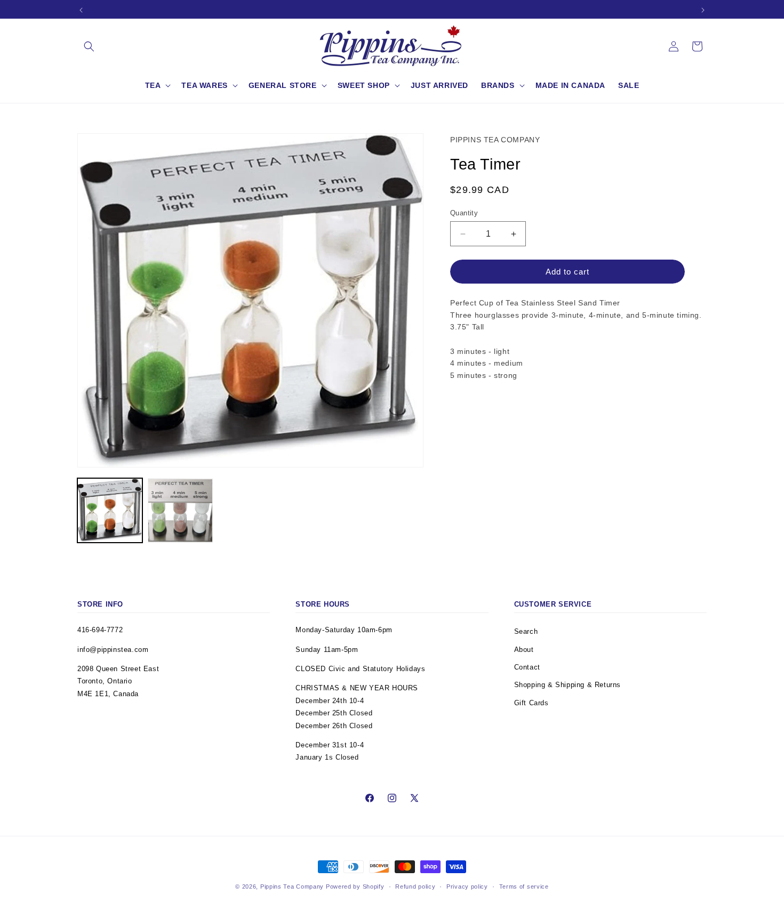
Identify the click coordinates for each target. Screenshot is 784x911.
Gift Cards (531, 703)
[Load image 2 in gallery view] (180, 510)
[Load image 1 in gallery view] (109, 510)
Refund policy (415, 886)
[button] (89, 46)
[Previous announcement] (81, 10)
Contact (527, 667)
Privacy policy (467, 886)
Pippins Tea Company (292, 886)
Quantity (464, 213)
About (524, 650)
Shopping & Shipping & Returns (567, 685)
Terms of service (524, 886)
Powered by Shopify (355, 886)
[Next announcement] (703, 10)
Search (526, 631)
